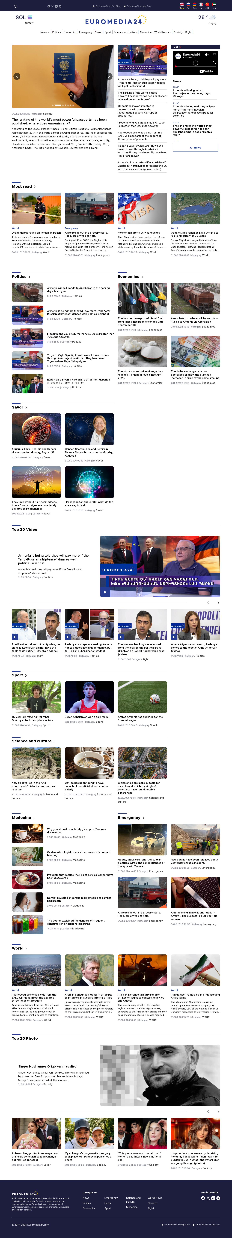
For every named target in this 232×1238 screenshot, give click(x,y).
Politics (56, 32)
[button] (109, 76)
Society (178, 32)
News (86, 1197)
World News (155, 1197)
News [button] (43, 32)
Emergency (85, 32)
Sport (108, 32)
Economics (69, 32)
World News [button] (161, 32)
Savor (98, 32)
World (47, 252)
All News (195, 147)
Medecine (146, 32)
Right (188, 32)
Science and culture (125, 32)
